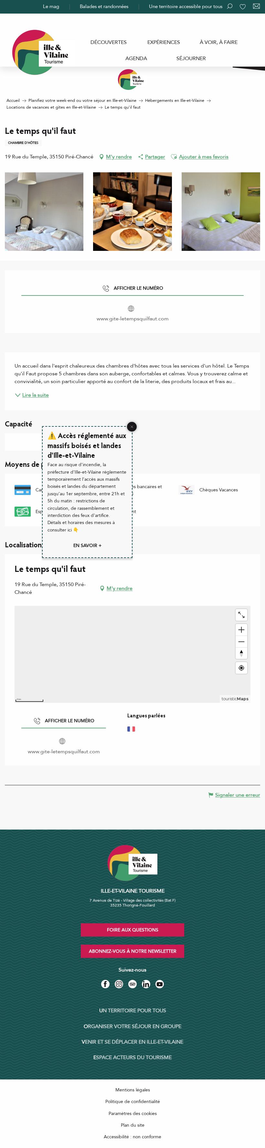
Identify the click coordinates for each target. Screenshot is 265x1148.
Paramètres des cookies (133, 1113)
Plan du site (132, 1125)
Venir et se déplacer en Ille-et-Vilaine (132, 1042)
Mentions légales (132, 1090)
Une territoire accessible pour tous (185, 6)
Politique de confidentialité (132, 1102)
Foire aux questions (132, 930)
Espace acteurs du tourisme (132, 1057)
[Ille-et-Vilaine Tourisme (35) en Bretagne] (132, 79)
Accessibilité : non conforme (132, 1137)
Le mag (51, 6)
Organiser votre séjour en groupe (132, 1026)
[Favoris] (243, 7)
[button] (174, 157)
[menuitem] (108, 42)
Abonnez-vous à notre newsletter (132, 951)
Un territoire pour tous (132, 1010)
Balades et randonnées (104, 6)
